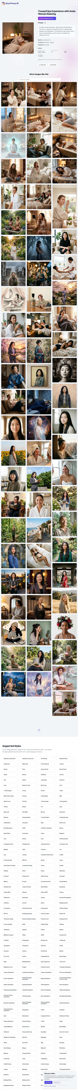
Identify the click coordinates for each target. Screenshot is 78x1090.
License (40, 59)
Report (52, 42)
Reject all (56, 1082)
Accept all (48, 1082)
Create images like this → (47, 18)
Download (53, 64)
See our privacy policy (50, 1086)
